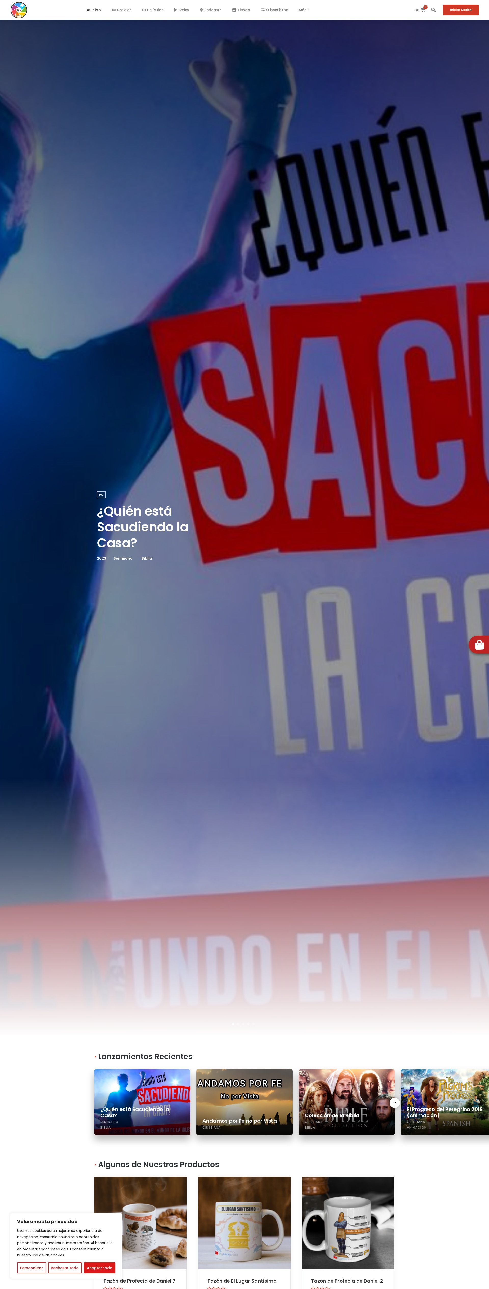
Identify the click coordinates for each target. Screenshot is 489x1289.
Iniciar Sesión (461, 10)
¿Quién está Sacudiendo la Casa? (142, 527)
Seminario (123, 558)
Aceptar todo (99, 1267)
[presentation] (395, 1103)
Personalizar (31, 1267)
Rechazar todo (65, 1267)
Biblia (147, 558)
